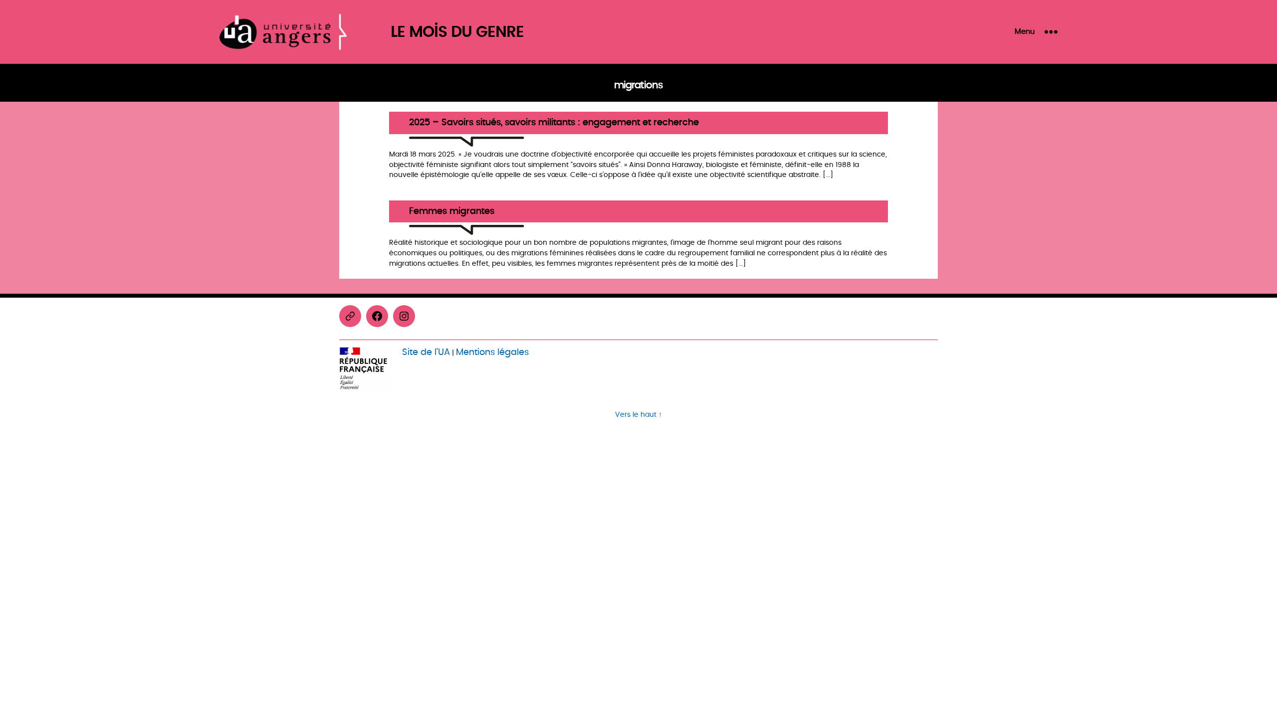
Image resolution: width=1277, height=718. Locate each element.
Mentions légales (492, 352)
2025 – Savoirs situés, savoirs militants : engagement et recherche (554, 123)
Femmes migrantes (451, 211)
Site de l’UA (426, 352)
